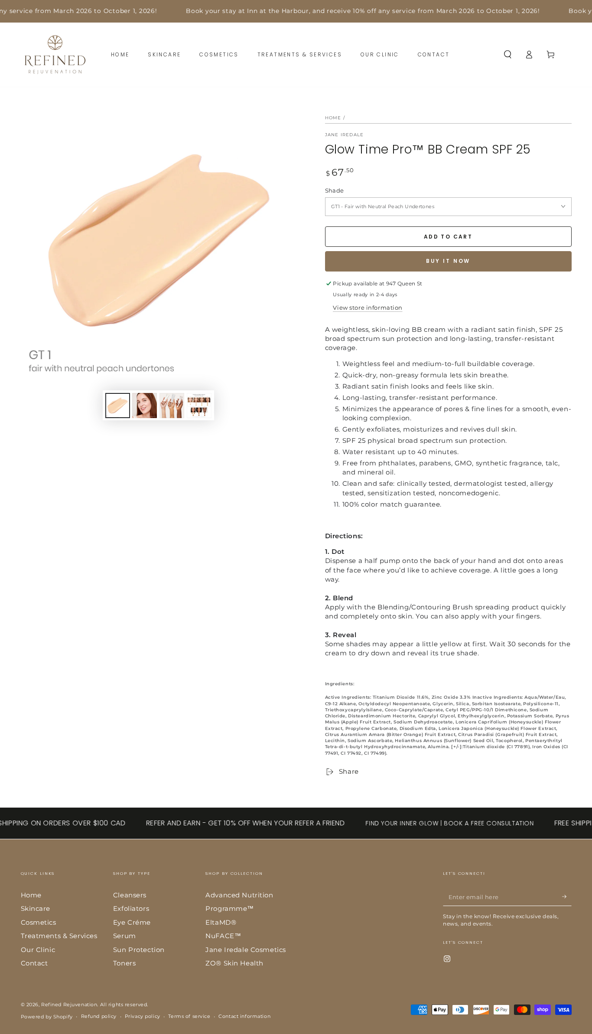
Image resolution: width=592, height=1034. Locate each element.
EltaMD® (220, 922)
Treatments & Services (59, 936)
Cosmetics (38, 922)
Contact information (244, 1016)
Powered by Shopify (47, 1017)
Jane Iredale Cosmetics (245, 950)
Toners (124, 963)
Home (333, 117)
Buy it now (448, 261)
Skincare (36, 908)
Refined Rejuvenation (69, 1004)
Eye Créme (132, 922)
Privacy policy (142, 1016)
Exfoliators (131, 908)
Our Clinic (38, 950)
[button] (507, 55)
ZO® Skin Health (234, 963)
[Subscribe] (567, 897)
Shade (334, 190)
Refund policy (99, 1016)
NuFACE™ (223, 936)
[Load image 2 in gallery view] (144, 405)
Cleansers (129, 895)
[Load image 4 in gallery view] (199, 405)
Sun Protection (139, 950)
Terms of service (189, 1016)
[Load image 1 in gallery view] (117, 405)
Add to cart (448, 236)
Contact (34, 963)
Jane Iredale (344, 134)
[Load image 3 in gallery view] (171, 405)
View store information (368, 307)
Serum (124, 936)
